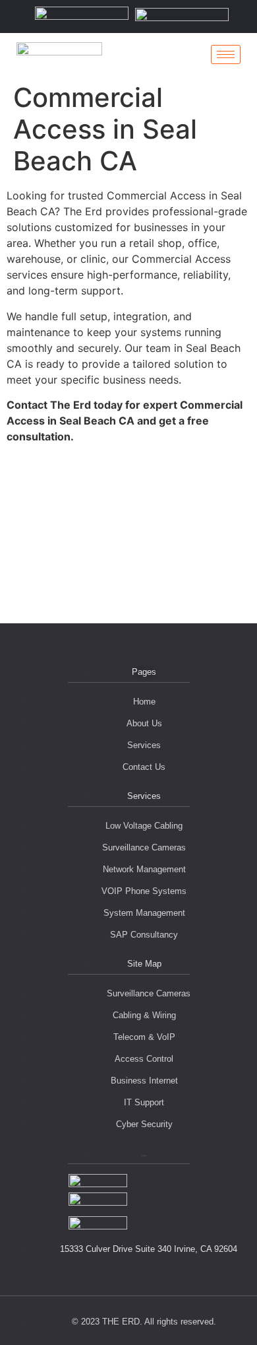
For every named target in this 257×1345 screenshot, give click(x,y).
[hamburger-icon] (226, 54)
